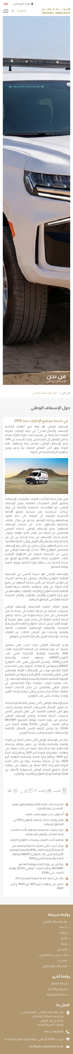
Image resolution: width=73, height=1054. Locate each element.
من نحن (66, 392)
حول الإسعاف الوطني (55, 921)
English (21, 10)
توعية (64, 943)
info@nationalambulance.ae (46, 1046)
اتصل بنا (62, 960)
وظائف (63, 932)
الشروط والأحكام (57, 989)
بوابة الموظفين (21, 3)
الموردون (62, 949)
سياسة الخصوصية (57, 994)
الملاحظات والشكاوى (55, 966)
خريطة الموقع (59, 983)
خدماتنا (63, 927)
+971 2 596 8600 (53, 1031)
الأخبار (64, 938)
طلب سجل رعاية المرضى (53, 954)
